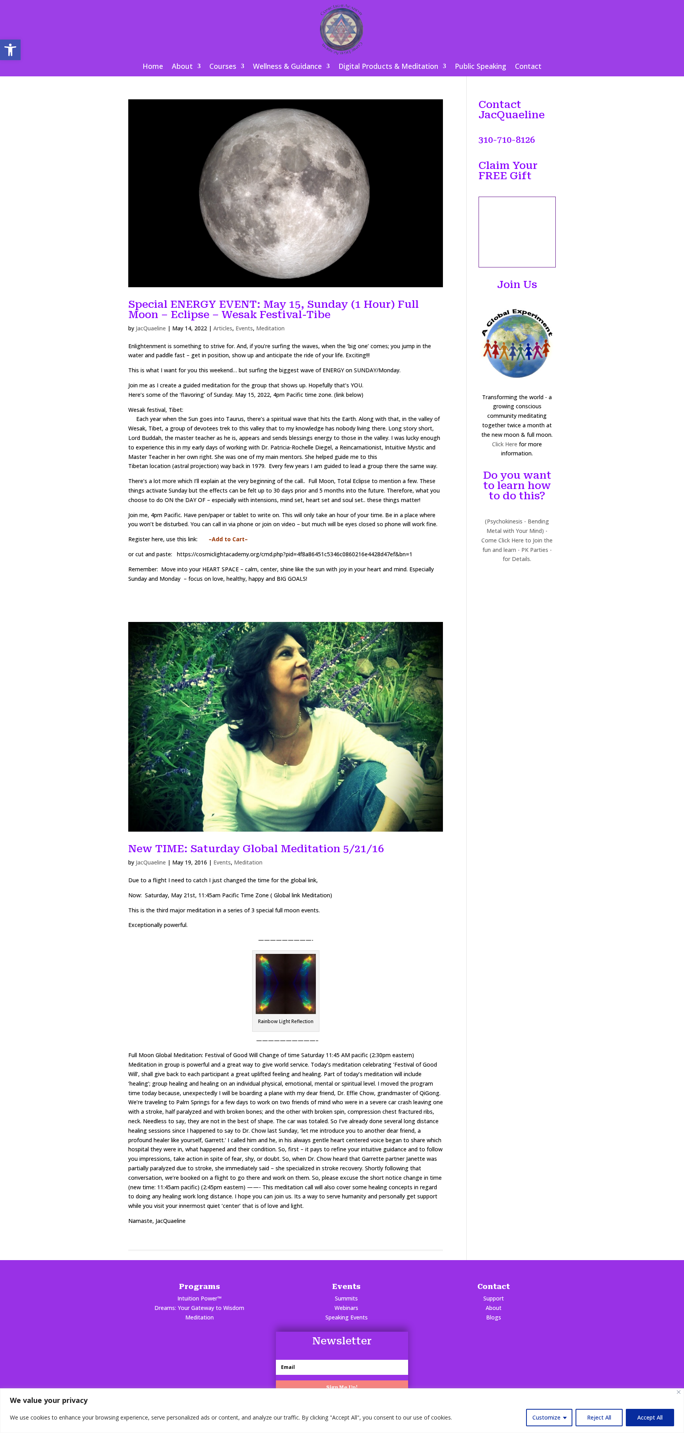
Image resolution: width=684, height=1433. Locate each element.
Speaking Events (346, 1317)
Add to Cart (228, 539)
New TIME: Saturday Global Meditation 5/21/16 (256, 849)
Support (493, 1298)
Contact (528, 67)
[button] (10, 50)
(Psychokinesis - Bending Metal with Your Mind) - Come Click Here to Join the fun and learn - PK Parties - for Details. (517, 540)
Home (152, 67)
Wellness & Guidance (287, 67)
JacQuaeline (151, 328)
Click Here (504, 444)
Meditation (270, 328)
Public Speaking (480, 67)
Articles (222, 328)
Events (244, 328)
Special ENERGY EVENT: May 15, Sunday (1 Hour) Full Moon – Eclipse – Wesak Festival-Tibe (273, 309)
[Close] (678, 1392)
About (182, 67)
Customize (546, 1417)
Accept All (650, 1417)
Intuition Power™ (199, 1298)
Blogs (493, 1317)
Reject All (599, 1417)
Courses (222, 67)
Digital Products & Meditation (388, 67)
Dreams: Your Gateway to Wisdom (199, 1308)
